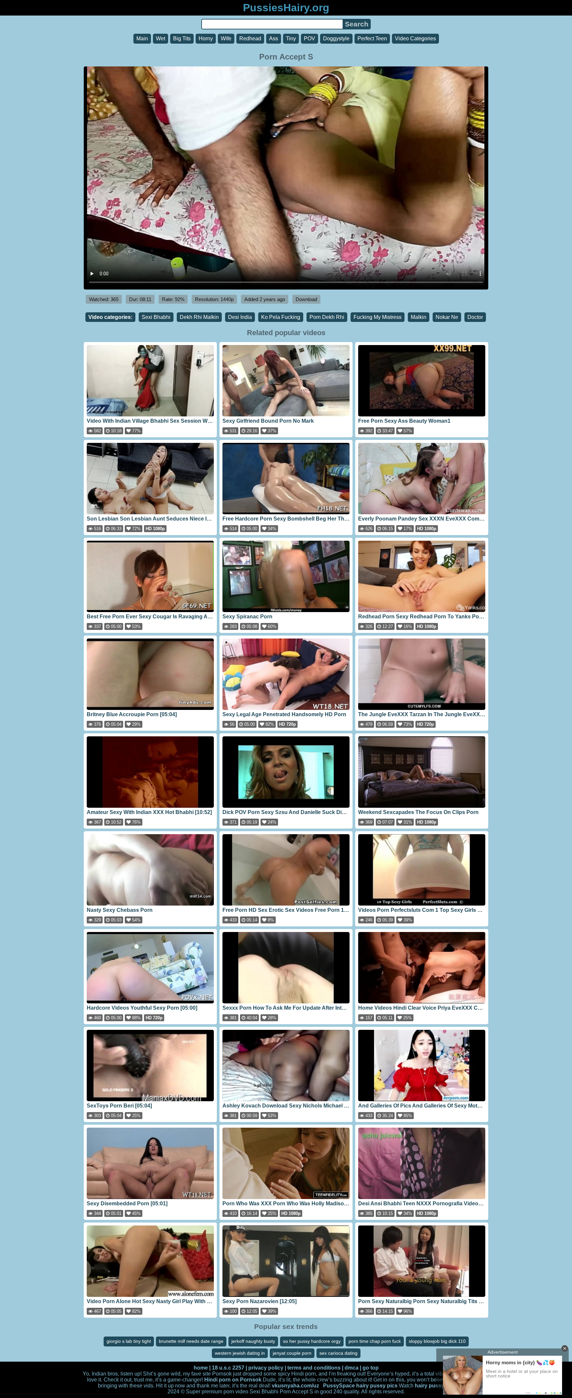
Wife (226, 38)
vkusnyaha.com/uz (295, 1385)
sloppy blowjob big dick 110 (437, 1341)
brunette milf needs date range (191, 1341)
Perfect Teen (372, 38)
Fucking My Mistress (378, 317)
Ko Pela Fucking (280, 317)
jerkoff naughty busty (253, 1341)
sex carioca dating (338, 1353)
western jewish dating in (240, 1353)
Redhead (250, 38)
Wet (160, 38)
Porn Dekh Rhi (327, 317)
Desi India (240, 317)
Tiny (291, 38)
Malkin (418, 317)
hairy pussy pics (377, 1385)
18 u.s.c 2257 (228, 1368)
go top (370, 1368)
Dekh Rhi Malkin (199, 317)
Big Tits (182, 38)
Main (142, 38)
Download (306, 299)
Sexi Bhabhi (156, 317)
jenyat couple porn (292, 1353)
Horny (206, 38)
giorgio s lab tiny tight (129, 1341)
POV (309, 38)
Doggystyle (336, 38)
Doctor (475, 317)
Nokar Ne (447, 317)
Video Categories (415, 38)
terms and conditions (314, 1368)
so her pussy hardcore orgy (312, 1341)
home (201, 1368)
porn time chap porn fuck (375, 1341)
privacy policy (265, 1368)
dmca (351, 1368)
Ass (273, 38)
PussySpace (339, 1385)
